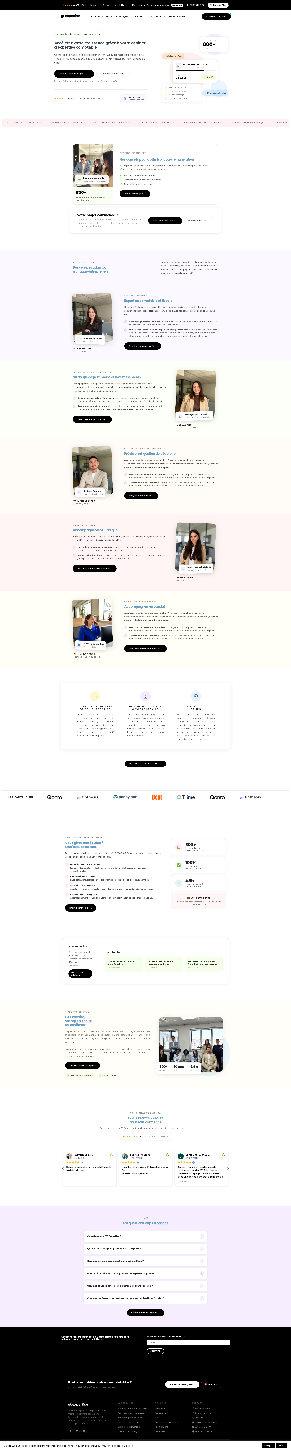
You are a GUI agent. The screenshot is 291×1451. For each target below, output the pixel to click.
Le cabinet (156, 16)
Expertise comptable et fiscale (132, 1408)
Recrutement (161, 1426)
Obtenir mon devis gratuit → (74, 73)
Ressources (177, 16)
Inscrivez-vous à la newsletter (166, 1336)
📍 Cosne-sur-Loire (201, 1413)
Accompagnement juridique (132, 1413)
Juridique (122, 16)
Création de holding (127, 1431)
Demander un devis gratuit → (145, 1312)
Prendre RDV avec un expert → (82, 1065)
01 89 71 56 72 (197, 5)
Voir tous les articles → (77, 973)
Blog (157, 1417)
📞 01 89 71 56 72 (199, 1417)
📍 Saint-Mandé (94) (202, 1408)
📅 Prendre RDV (218, 5)
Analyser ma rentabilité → (141, 495)
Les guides (160, 1431)
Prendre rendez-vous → (199, 220)
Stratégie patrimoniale (129, 1426)
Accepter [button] (268, 1445)
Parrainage (160, 1413)
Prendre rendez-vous (112, 73)
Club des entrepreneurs (166, 1422)
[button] (228, 1168)
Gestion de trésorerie (128, 1422)
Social (138, 16)
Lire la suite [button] (127, 1181)
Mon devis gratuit (216, 16)
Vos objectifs (100, 16)
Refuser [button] (281, 1445)
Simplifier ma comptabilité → (143, 346)
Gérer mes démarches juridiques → (94, 568)
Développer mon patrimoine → (92, 419)
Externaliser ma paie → (80, 907)
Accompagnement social (130, 1417)
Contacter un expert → (135, 193)
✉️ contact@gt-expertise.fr (205, 1422)
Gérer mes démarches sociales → (145, 648)
